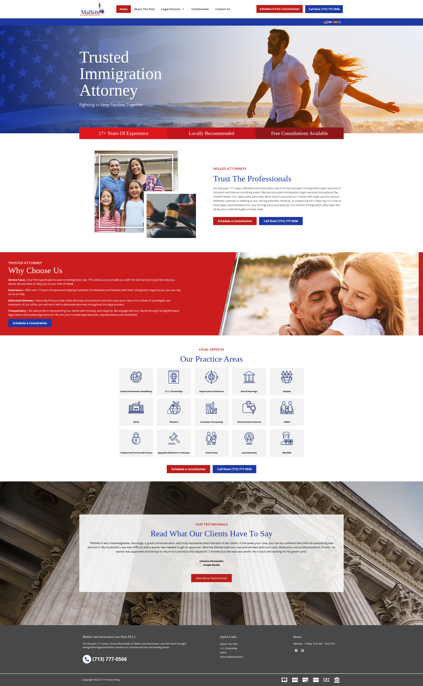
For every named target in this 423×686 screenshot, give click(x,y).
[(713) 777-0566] (87, 659)
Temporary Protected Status (136, 452)
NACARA (287, 452)
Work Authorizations (249, 421)
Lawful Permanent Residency (136, 391)
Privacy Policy (112, 679)
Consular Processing (211, 421)
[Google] (302, 650)
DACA (136, 421)
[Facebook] (296, 650)
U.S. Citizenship (174, 391)
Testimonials (200, 9)
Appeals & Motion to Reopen (174, 452)
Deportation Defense (211, 391)
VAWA (287, 421)
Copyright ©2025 (92, 679)
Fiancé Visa (212, 452)
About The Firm (144, 9)
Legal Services (170, 9)
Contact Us (222, 9)
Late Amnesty (249, 452)
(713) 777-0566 (110, 659)
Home (124, 9)
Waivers (174, 421)
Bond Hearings (249, 391)
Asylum (287, 391)
